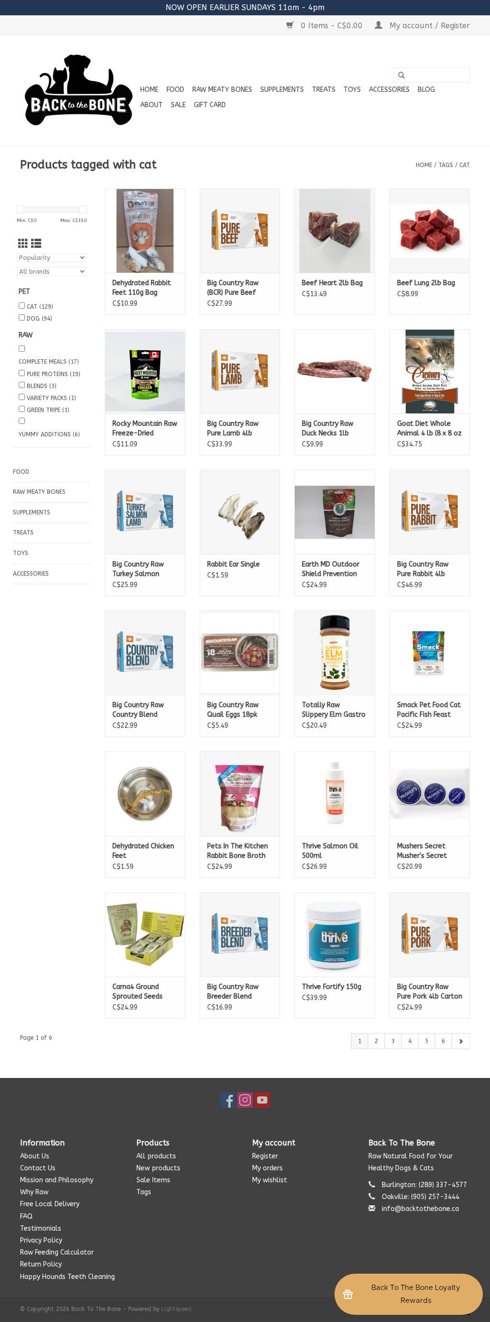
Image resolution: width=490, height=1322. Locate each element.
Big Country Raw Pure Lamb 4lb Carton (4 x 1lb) (232, 429)
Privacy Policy (41, 1240)
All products (156, 1156)
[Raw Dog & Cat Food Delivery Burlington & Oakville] (78, 90)
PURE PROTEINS (53, 374)
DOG (39, 318)
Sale (178, 105)
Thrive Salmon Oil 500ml (330, 851)
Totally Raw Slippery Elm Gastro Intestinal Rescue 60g (334, 710)
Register (265, 1156)
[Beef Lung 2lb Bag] (430, 231)
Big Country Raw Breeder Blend (232, 991)
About (151, 105)
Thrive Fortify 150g (331, 987)
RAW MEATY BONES (222, 90)
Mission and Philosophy (56, 1180)
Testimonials (40, 1228)
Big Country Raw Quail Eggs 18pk (232, 710)
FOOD (175, 90)
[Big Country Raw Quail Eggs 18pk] (240, 653)
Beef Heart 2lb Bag (332, 283)
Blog (426, 90)
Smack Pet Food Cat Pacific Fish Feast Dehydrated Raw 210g (429, 710)
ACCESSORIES (389, 90)
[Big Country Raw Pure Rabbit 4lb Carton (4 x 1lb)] (430, 512)
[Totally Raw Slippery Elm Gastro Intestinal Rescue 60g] (334, 653)
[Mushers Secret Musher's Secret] (430, 793)
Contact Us (38, 1168)
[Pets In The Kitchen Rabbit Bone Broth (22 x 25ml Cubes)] (240, 793)
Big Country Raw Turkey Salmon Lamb (138, 569)
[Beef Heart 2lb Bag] (334, 231)
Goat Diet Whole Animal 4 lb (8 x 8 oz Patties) (429, 429)
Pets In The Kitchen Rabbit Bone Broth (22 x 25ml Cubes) (237, 851)
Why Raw (34, 1192)
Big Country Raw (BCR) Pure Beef (232, 288)
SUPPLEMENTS (282, 90)
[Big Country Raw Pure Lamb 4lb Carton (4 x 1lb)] (240, 371)
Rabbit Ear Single (233, 564)
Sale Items (153, 1180)
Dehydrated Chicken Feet (143, 851)
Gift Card (210, 105)
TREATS (323, 90)
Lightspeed (176, 1309)
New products (158, 1168)
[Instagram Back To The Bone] (245, 1100)
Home (149, 90)
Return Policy (41, 1264)
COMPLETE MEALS (49, 361)
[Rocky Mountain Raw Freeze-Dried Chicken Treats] (145, 371)
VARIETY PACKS (51, 398)
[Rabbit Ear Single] (240, 512)
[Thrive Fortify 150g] (334, 934)
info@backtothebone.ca (420, 1209)
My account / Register (428, 25)
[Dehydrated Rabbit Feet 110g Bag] (145, 231)
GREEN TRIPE (48, 410)
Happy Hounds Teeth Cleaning (67, 1277)
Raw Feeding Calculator (57, 1252)
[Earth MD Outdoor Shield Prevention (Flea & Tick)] (334, 512)
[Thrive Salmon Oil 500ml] (334, 793)
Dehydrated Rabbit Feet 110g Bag (141, 288)
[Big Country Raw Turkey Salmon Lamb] (145, 512)
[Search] (401, 75)
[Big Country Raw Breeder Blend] (240, 934)
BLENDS (41, 386)
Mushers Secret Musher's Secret (422, 851)
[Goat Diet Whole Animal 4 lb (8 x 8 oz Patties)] (430, 371)
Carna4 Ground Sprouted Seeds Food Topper (137, 992)
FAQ (26, 1216)
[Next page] (460, 1041)
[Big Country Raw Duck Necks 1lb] (334, 371)
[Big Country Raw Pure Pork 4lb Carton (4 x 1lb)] (430, 934)
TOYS (352, 90)
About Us (34, 1156)
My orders (267, 1168)
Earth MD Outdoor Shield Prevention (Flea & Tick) (330, 569)
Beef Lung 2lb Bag (426, 283)
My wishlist (269, 1180)
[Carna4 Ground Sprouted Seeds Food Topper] (145, 934)
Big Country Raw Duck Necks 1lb (327, 428)
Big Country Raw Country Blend (138, 710)
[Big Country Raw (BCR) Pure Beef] (240, 231)
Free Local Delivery (49, 1204)
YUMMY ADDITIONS (49, 434)
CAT (40, 306)
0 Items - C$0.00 (332, 25)
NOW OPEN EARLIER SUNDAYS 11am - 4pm (245, 7)
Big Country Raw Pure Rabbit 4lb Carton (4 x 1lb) (422, 569)
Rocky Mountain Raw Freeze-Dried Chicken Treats (144, 429)
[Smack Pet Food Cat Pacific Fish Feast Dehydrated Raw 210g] (430, 653)
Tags (445, 165)
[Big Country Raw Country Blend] (145, 653)
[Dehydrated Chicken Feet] (145, 793)
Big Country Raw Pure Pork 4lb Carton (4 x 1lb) (429, 992)
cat (464, 165)
